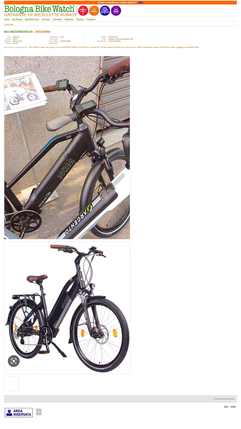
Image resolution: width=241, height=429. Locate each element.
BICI (226, 406)
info (140, 2)
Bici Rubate (17, 19)
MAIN (233, 406)
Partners (80, 19)
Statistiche (69, 19)
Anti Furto (46, 19)
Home (6, 19)
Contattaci (90, 19)
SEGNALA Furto (32, 19)
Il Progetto (57, 19)
